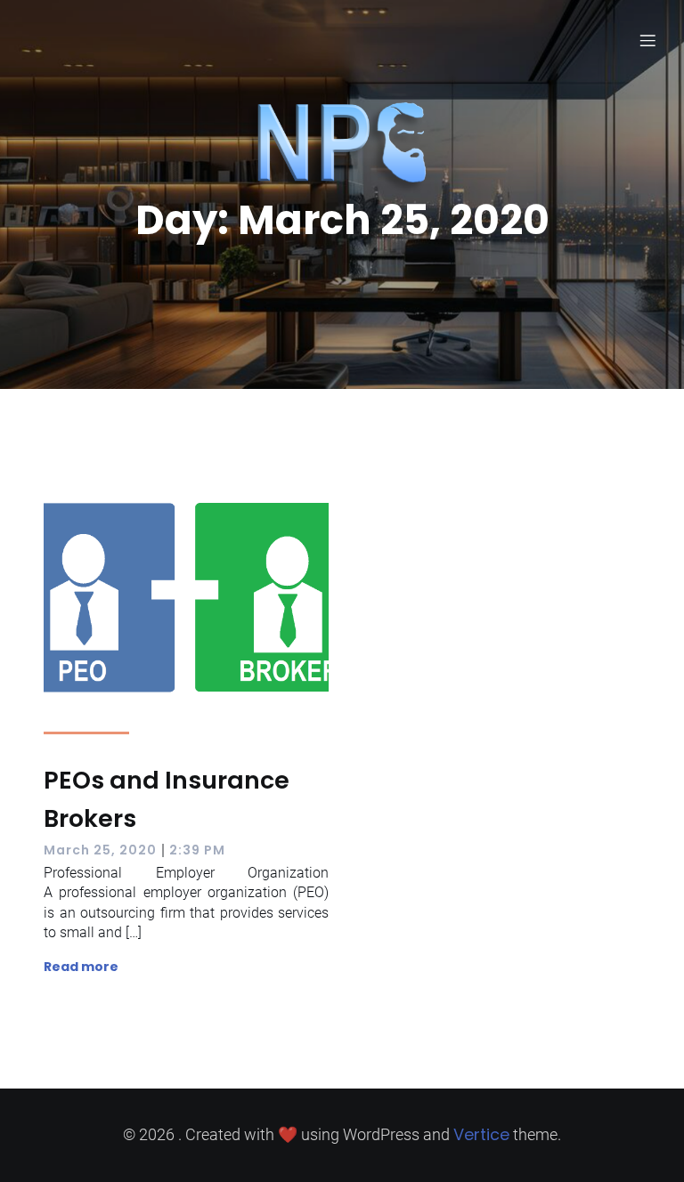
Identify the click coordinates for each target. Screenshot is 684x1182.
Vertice (481, 1134)
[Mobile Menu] (647, 40)
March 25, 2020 (100, 850)
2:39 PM (197, 850)
